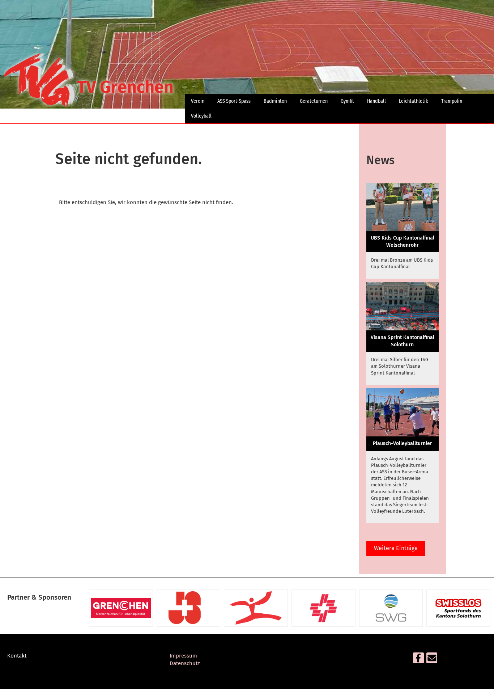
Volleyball (201, 116)
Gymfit (347, 101)
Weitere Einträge (396, 548)
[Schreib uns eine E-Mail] (431, 659)
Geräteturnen (314, 101)
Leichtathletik (413, 101)
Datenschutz (185, 663)
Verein (197, 101)
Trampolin (451, 101)
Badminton (275, 101)
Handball (376, 101)
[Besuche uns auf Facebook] (418, 659)
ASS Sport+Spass (234, 101)
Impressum (183, 655)
